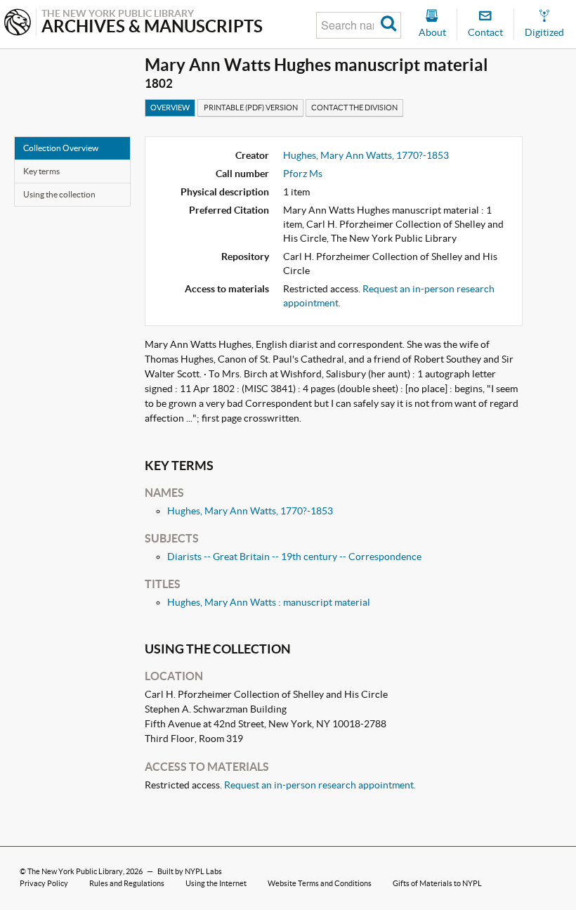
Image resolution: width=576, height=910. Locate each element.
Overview (170, 107)
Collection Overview (60, 147)
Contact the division (354, 107)
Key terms (41, 171)
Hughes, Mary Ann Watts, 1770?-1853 (366, 155)
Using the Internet (216, 883)
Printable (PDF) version (251, 107)
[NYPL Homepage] (17, 23)
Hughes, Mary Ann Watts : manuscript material (268, 602)
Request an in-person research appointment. (320, 785)
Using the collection (59, 194)
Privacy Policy (44, 883)
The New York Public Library (75, 871)
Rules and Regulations (126, 883)
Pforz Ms (302, 173)
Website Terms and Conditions (320, 883)
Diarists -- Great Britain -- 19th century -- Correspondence (294, 556)
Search (389, 25)
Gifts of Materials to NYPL (437, 883)
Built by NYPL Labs (189, 871)
